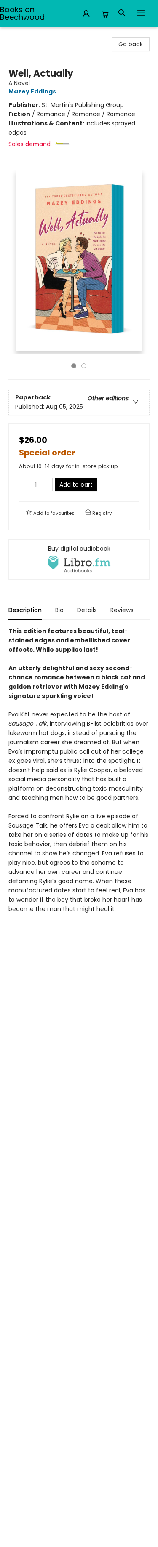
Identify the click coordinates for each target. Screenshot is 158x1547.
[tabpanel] (79, 782)
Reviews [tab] (122, 610)
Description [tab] (25, 610)
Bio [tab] (59, 610)
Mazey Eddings (32, 91)
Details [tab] (87, 610)
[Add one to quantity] (47, 484)
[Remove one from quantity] (24, 484)
